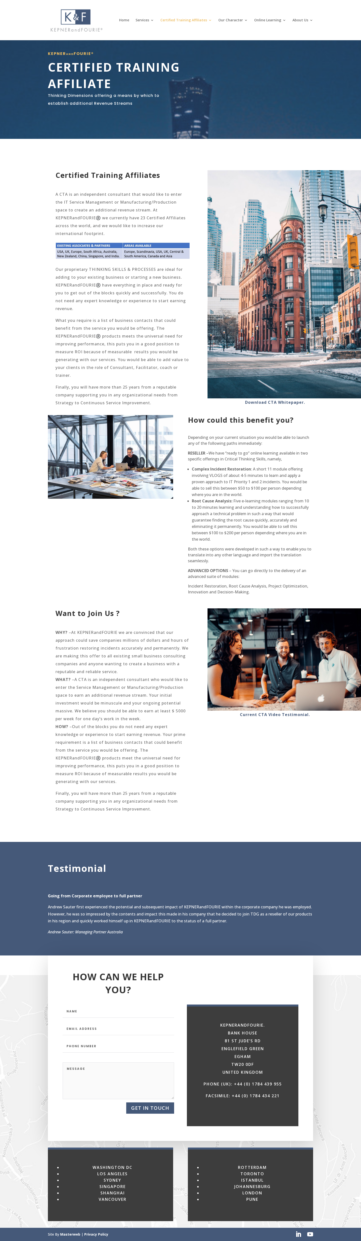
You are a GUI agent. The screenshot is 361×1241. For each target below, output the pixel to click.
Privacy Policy (96, 1234)
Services (142, 20)
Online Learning (267, 20)
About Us (300, 20)
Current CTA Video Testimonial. (275, 714)
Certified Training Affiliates (183, 20)
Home (124, 20)
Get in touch (150, 1108)
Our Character (230, 20)
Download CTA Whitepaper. (275, 402)
